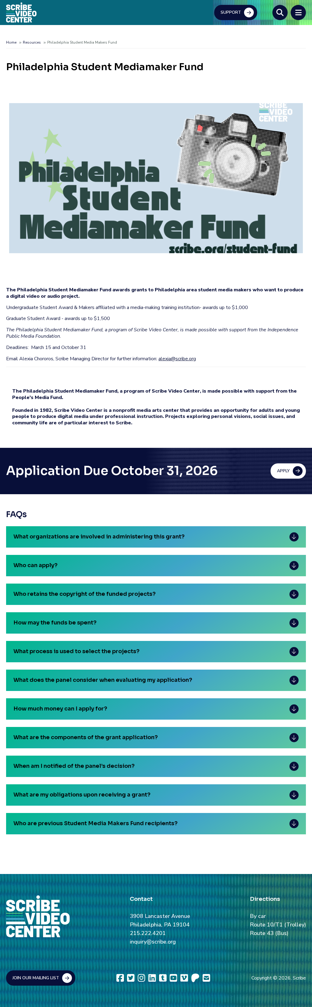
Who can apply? (35, 565)
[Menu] (298, 12)
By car (258, 916)
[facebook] (120, 978)
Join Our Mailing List (35, 978)
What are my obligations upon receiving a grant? (82, 794)
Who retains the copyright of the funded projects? (84, 594)
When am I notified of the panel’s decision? (74, 766)
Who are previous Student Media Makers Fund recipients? (95, 823)
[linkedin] (152, 978)
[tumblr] (163, 978)
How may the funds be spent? (55, 622)
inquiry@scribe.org (153, 941)
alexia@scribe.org (177, 358)
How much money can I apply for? (60, 708)
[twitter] (131, 978)
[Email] (206, 978)
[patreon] (195, 978)
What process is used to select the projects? (76, 651)
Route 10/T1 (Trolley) (278, 924)
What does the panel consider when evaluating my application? (102, 680)
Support (231, 12)
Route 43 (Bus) (269, 933)
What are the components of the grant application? (85, 737)
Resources (32, 42)
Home (11, 42)
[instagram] (141, 978)
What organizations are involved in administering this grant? (99, 536)
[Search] (280, 12)
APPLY (283, 471)
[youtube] (173, 978)
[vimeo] (184, 978)
